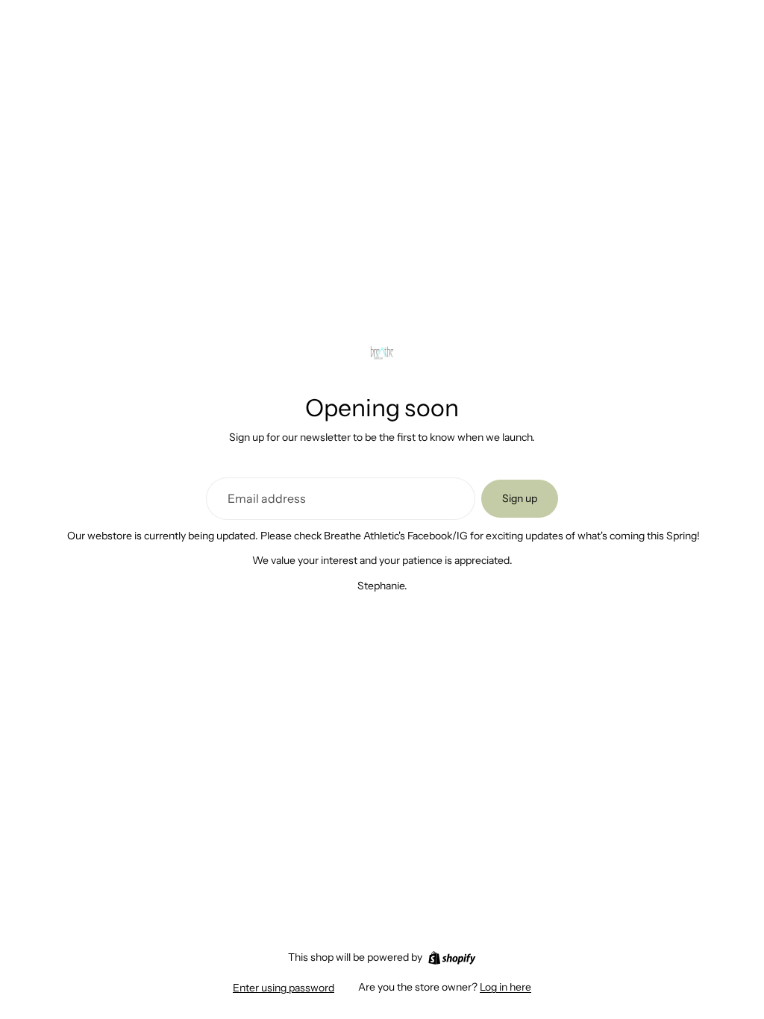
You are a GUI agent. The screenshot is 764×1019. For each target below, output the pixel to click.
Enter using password (283, 987)
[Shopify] (451, 958)
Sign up (519, 498)
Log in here (505, 987)
